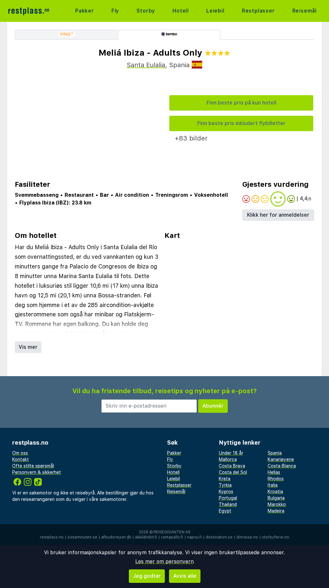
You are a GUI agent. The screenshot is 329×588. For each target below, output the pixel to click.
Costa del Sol (233, 472)
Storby (146, 11)
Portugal (228, 498)
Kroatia (275, 491)
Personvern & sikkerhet (36, 472)
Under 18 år (231, 453)
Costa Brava (232, 465)
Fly (115, 11)
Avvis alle (184, 576)
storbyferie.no (275, 537)
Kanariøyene (281, 459)
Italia (273, 485)
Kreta (224, 478)
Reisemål (304, 11)
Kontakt (20, 459)
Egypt (225, 510)
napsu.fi (194, 537)
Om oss (20, 453)
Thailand (228, 504)
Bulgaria (276, 498)
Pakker (84, 11)
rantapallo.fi (172, 537)
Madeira (276, 510)
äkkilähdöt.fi (146, 537)
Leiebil (215, 11)
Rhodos (276, 478)
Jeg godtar (147, 576)
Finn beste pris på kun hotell (241, 103)
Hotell (181, 11)
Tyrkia (225, 485)
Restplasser (258, 11)
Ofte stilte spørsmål (33, 465)
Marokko (277, 504)
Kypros (226, 491)
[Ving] (66, 35)
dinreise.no (247, 537)
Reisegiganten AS (172, 532)
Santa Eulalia (146, 65)
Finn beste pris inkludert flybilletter (241, 123)
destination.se (219, 537)
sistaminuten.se (82, 537)
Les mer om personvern (164, 561)
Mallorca (228, 459)
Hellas (274, 472)
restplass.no (52, 537)
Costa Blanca (282, 465)
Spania (275, 453)
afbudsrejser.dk (116, 537)
